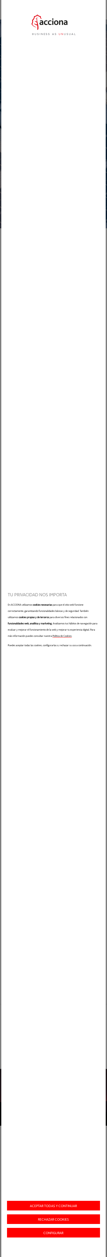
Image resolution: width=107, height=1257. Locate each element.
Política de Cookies (62, 635)
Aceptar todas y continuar (53, 1205)
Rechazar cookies (53, 1219)
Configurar (53, 1232)
